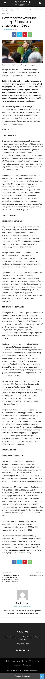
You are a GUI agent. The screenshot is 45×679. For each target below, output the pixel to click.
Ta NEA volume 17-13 (35, 575)
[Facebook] (14, 34)
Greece (24, 661)
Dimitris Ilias (8, 29)
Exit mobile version (22, 676)
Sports (37, 661)
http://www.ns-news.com (22, 606)
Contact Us (27, 665)
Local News (11, 9)
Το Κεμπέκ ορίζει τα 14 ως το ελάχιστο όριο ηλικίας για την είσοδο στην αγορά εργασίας (10, 578)
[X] (19, 34)
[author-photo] (22, 600)
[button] (5, 3)
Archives (17, 665)
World (31, 661)
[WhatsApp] (30, 34)
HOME (7, 661)
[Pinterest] (24, 34)
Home (3, 9)
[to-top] (42, 675)
